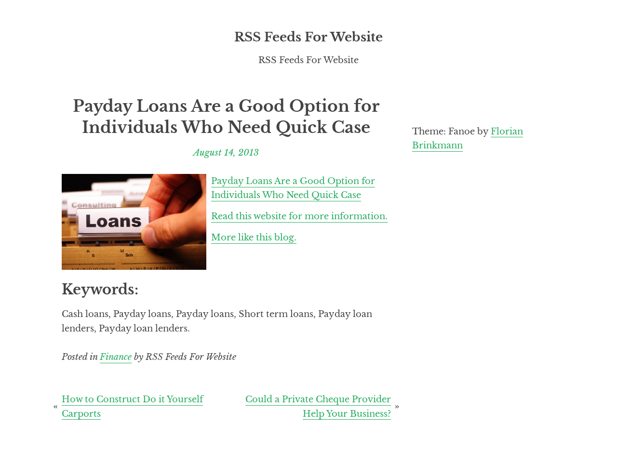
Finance (116, 356)
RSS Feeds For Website (308, 37)
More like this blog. (253, 237)
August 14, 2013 (226, 152)
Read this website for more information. (299, 216)
